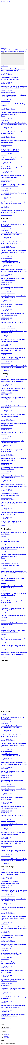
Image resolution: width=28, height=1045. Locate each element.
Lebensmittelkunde (21, 51)
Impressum (3, 1)
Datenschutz (6, 1037)
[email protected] (8, 1028)
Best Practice (4, 48)
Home (2, 49)
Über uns (8, 1)
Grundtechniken (7, 49)
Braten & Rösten (16, 49)
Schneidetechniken (11, 51)
